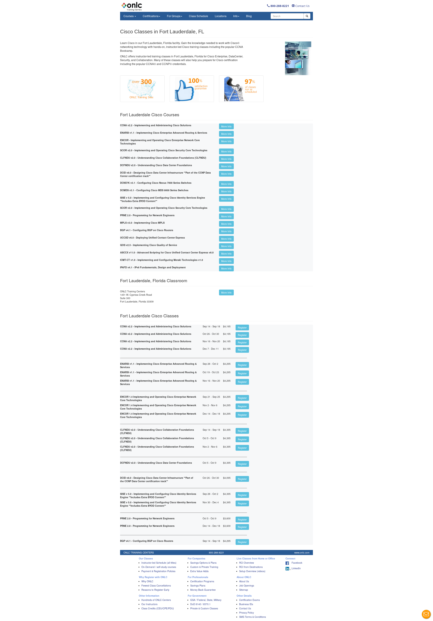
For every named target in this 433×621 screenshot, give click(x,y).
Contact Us (302, 6)
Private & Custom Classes (204, 608)
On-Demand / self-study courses (158, 567)
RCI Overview (246, 562)
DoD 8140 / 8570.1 (200, 604)
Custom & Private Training (204, 567)
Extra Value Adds (199, 571)
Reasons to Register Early (155, 589)
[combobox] (287, 16)
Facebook (295, 562)
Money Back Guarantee (203, 589)
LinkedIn (296, 568)
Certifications (150, 16)
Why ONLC (147, 581)
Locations (220, 16)
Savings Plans (197, 585)
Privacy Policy (246, 612)
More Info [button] (226, 126)
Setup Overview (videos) (252, 571)
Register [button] (242, 327)
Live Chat (426, 614)
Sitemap (243, 589)
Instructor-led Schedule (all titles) (158, 562)
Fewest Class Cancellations (156, 585)
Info (235, 16)
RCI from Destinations (251, 567)
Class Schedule (198, 16)
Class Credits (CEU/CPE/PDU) (157, 608)
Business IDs (246, 604)
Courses (128, 16)
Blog (249, 16)
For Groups (173, 16)
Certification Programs (202, 581)
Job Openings (246, 585)
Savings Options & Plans (203, 562)
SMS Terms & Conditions (252, 616)
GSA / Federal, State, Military (205, 600)
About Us (244, 581)
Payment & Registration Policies (158, 571)
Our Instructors (149, 604)
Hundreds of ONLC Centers (156, 600)
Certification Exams (249, 600)
